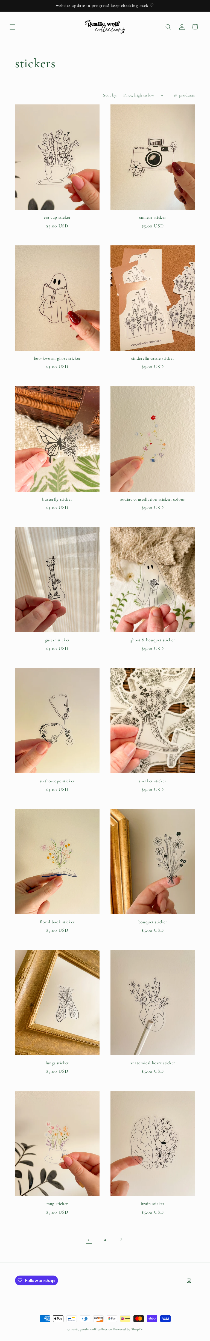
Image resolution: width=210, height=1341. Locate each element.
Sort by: (110, 95)
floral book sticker (57, 921)
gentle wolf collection (96, 1329)
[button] (12, 26)
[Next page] (121, 1239)
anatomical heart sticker (152, 1062)
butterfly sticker (57, 499)
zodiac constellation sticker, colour (152, 499)
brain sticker (152, 1203)
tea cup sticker (57, 217)
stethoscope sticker (57, 780)
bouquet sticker (152, 921)
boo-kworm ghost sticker (57, 358)
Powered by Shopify (128, 1329)
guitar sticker (57, 640)
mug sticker (57, 1203)
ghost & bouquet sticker (152, 640)
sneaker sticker (153, 780)
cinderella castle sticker (152, 358)
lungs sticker (57, 1062)
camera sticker (152, 217)
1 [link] (89, 1239)
